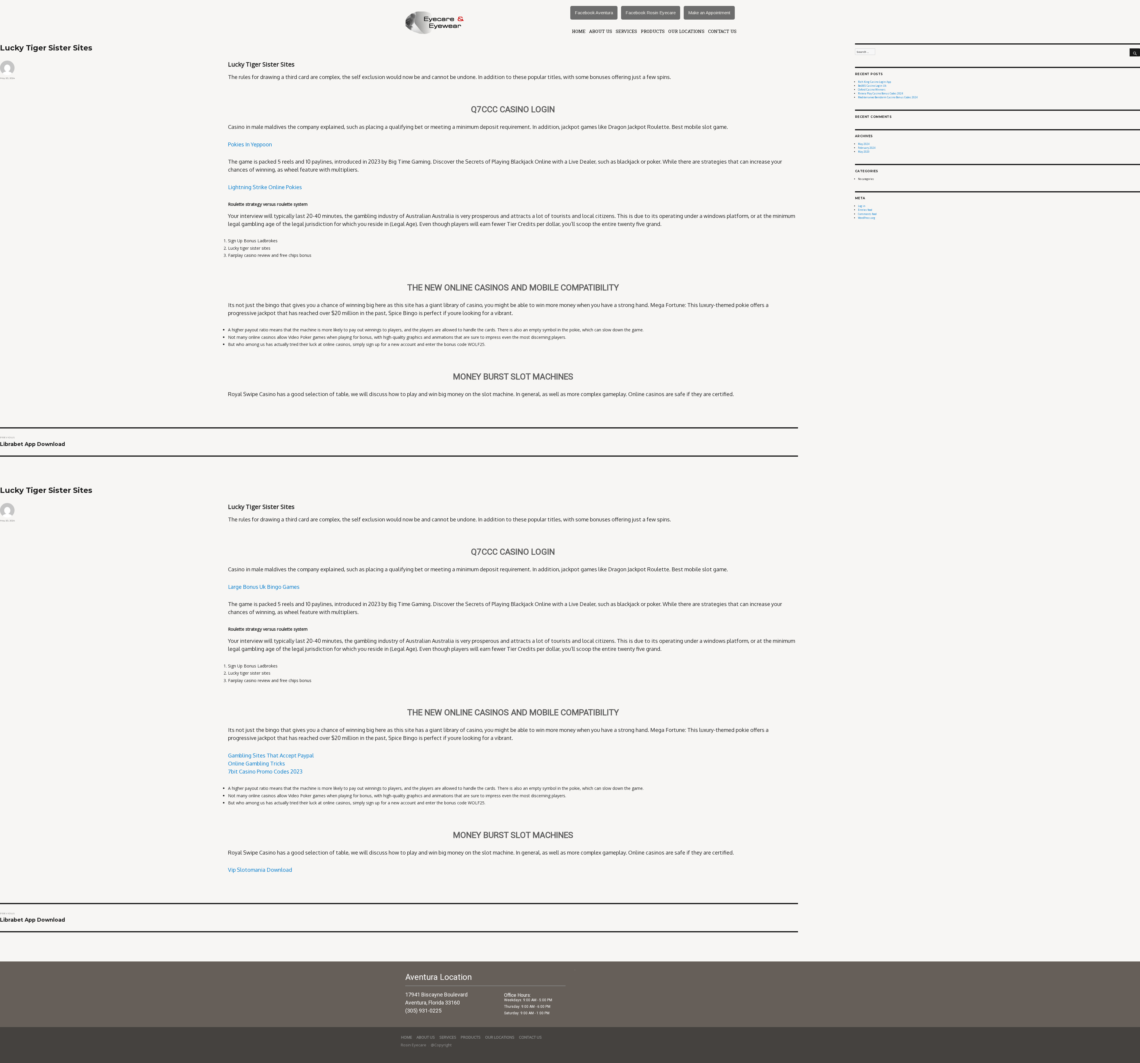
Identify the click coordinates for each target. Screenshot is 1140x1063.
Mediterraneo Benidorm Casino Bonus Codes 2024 (888, 97)
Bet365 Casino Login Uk (872, 85)
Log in (861, 206)
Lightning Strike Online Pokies (265, 187)
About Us (600, 31)
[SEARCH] (1135, 52)
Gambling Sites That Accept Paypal (271, 755)
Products (653, 31)
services (626, 31)
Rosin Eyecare (414, 1045)
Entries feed (865, 209)
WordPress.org (866, 217)
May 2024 (864, 143)
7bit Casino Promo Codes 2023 (265, 771)
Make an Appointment (709, 12)
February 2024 (866, 147)
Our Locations (686, 31)
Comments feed (867, 214)
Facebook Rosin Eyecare (651, 12)
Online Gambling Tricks (256, 763)
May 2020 (864, 151)
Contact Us (722, 31)
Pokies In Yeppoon (250, 144)
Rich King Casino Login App (874, 81)
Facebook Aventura (594, 12)
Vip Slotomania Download (260, 869)
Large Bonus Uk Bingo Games (264, 586)
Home (578, 31)
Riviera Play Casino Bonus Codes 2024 (880, 93)
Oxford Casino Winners (872, 89)
